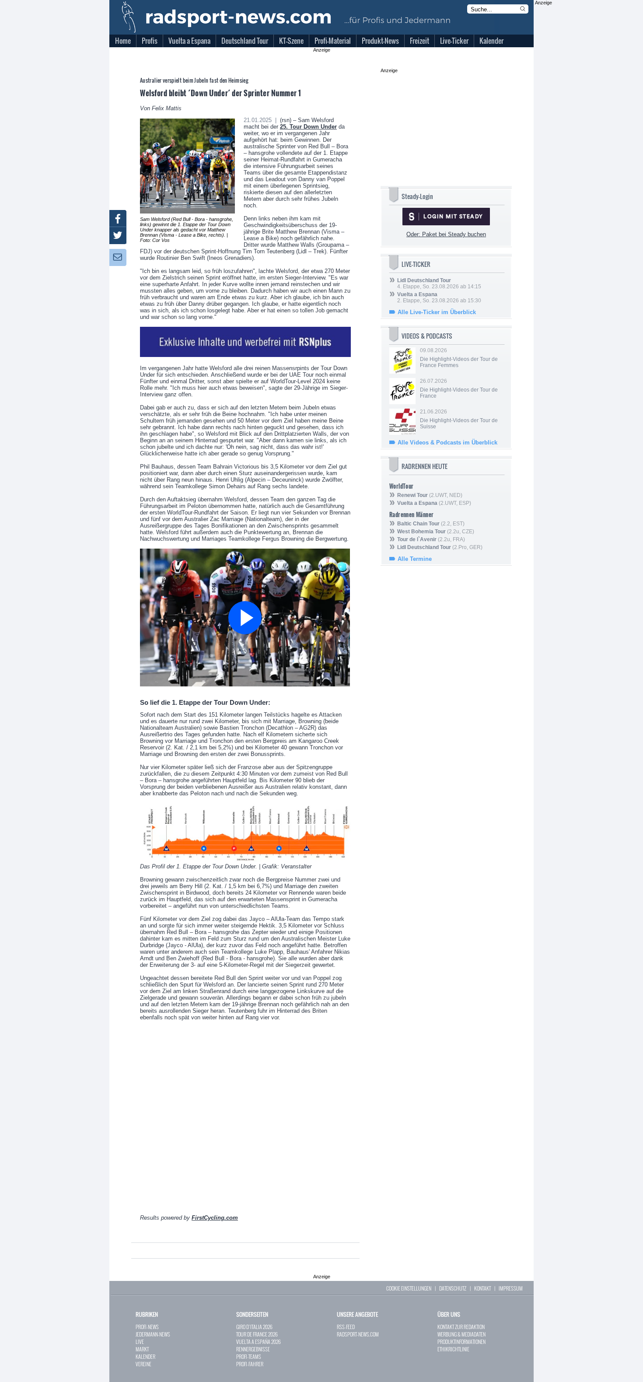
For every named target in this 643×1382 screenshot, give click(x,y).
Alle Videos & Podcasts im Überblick (447, 442)
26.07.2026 (459, 388)
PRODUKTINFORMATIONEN (461, 1341)
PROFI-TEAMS (248, 1356)
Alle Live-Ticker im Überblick (437, 312)
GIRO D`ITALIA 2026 (254, 1326)
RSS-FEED (346, 1326)
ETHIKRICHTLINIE (453, 1349)
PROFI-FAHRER (249, 1364)
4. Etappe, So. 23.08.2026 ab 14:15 (439, 283)
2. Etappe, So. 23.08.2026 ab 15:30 (439, 297)
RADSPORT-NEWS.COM (358, 1334)
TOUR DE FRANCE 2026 (257, 1334)
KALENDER (145, 1356)
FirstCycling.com (215, 1217)
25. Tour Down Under (308, 126)
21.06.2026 (459, 419)
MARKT (142, 1349)
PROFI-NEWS (147, 1326)
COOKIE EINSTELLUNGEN (408, 1288)
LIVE (140, 1341)
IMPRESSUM (511, 1288)
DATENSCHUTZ (452, 1288)
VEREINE (143, 1364)
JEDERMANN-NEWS (153, 1334)
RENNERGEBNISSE (253, 1349)
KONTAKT (482, 1288)
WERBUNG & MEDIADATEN (461, 1334)
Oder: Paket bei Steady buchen (446, 234)
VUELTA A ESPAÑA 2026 (258, 1341)
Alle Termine (415, 559)
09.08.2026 (459, 357)
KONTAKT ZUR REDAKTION (461, 1326)
